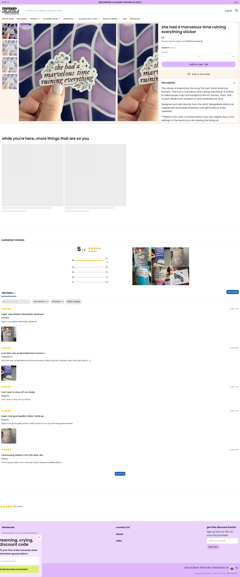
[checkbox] (73, 301)
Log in (236, 2)
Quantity (165, 52)
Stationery (68, 19)
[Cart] (235, 10)
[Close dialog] (53, 537)
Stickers (34, 19)
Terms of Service (191, 567)
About (119, 534)
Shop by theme (110, 19)
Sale (125, 19)
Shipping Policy (218, 567)
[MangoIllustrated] (10, 11)
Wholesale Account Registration (20, 533)
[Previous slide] (22, 71)
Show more (120, 474)
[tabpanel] (120, 388)
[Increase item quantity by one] (233, 56)
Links (119, 540)
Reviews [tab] (9, 293)
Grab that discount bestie (28, 569)
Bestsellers (22, 19)
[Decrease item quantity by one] (164, 56)
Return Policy (205, 567)
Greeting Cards (50, 19)
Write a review (232, 292)
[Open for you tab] (232, 569)
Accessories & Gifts (88, 19)
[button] (199, 64)
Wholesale (135, 19)
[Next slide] (154, 71)
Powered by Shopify (202, 573)
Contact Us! (123, 527)
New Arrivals (8, 19)
